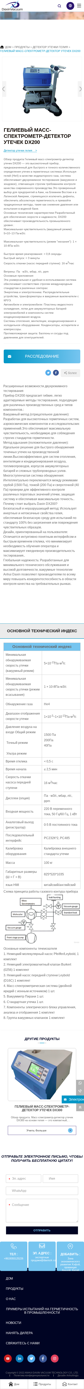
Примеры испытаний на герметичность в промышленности (42, 1310)
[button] (81, 89)
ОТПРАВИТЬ (41, 1230)
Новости (13, 1323)
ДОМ (8, 47)
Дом (9, 1278)
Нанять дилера (19, 1333)
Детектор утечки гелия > (20, 150)
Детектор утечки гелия (50, 47)
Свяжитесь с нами (23, 1343)
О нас (11, 1299)
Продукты (21, 47)
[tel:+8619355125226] (80, 1092)
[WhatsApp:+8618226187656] (80, 1084)
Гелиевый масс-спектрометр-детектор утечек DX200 (40, 51)
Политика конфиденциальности (31, 1375)
